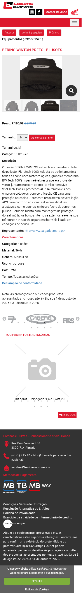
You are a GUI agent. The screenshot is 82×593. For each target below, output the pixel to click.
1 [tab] (11, 322)
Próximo (54, 32)
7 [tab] (51, 322)
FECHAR (37, 581)
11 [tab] (31, 328)
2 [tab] (18, 322)
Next (77, 319)
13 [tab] (44, 328)
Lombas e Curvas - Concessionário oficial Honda (36, 436)
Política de (37, 589)
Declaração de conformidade (22, 283)
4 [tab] (31, 322)
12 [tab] (38, 328)
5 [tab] (38, 322)
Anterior (9, 32)
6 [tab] (44, 322)
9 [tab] (64, 322)
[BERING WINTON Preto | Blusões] (71, 90)
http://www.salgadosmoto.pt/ (44, 230)
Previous (4, 319)
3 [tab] (25, 322)
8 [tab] (57, 322)
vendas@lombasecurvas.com (31, 467)
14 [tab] (51, 328)
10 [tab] (70, 322)
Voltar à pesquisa (32, 32)
